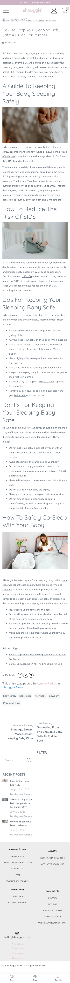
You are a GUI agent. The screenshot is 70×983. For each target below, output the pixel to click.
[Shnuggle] (32, 10)
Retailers (18, 896)
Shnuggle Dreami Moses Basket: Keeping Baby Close (20, 734)
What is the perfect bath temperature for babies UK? (21, 803)
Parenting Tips (11, 703)
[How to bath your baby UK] (5, 780)
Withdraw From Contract (52, 923)
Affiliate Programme (52, 864)
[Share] (20, 675)
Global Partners (17, 902)
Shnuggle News (13, 687)
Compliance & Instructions (17, 862)
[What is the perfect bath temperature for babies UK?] (5, 799)
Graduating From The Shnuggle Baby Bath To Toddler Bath (49, 734)
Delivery (52, 898)
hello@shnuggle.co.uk (17, 937)
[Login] (54, 10)
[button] (28, 760)
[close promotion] (67, 2)
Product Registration (17, 881)
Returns (52, 904)
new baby (40, 695)
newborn (54, 695)
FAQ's (17, 875)
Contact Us (17, 868)
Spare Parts (17, 856)
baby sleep (25, 695)
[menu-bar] (8, 10)
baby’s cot (20, 395)
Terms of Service (52, 916)
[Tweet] (25, 675)
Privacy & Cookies (52, 910)
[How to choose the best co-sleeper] (5, 821)
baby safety (9, 695)
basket (50, 381)
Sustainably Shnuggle (52, 858)
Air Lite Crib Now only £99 (35, 2)
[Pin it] (31, 675)
